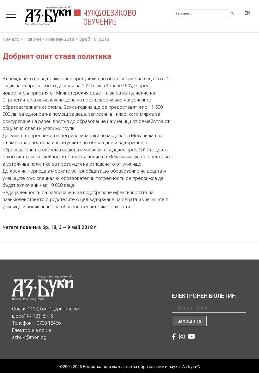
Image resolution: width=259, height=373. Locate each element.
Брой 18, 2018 (94, 39)
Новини (32, 39)
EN (247, 13)
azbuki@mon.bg (29, 337)
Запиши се (189, 321)
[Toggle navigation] (12, 12)
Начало (11, 39)
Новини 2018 (60, 39)
